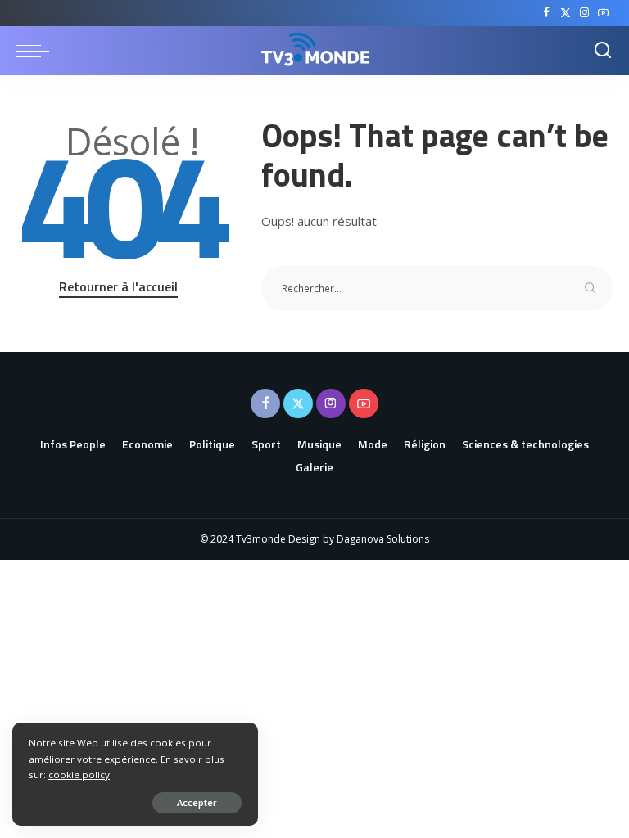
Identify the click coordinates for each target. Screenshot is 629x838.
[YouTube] (603, 13)
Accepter (197, 802)
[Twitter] (565, 13)
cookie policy (79, 774)
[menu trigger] (36, 50)
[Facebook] (546, 13)
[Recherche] (603, 50)
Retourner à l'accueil (118, 286)
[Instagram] (584, 13)
